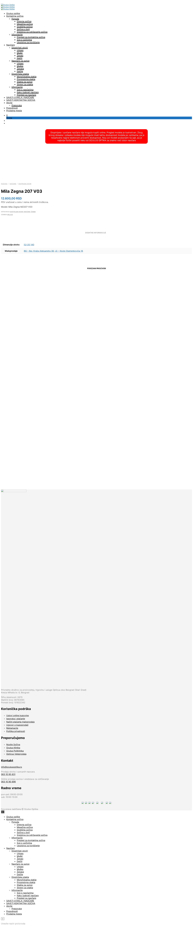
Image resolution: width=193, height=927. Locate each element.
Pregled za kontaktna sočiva (31, 37)
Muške (20, 66)
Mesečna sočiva (25, 24)
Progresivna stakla (26, 79)
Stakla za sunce (24, 81)
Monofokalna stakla (26, 76)
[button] (7, 115)
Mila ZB (10, 214)
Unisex (20, 50)
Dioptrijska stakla (20, 73)
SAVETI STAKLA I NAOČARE (20, 97)
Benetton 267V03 (120, 466)
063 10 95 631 (8, 774)
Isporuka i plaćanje (15, 718)
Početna (4, 183)
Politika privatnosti (15, 731)
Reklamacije (12, 728)
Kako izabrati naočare (28, 92)
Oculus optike (13, 13)
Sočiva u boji (23, 29)
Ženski (20, 55)
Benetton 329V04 (170, 466)
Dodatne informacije (95, 233)
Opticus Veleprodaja (16, 754)
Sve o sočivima (24, 39)
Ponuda (15, 18)
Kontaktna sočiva (14, 16)
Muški (20, 52)
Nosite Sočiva (13, 744)
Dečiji (19, 58)
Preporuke (17, 105)
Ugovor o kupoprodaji (17, 725)
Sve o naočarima (25, 89)
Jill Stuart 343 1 (71, 329)
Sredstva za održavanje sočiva (32, 31)
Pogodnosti (12, 108)
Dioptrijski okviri (20, 47)
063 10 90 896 (8, 781)
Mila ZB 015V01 (22, 329)
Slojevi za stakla (25, 84)
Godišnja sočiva (25, 26)
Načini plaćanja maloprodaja (20, 721)
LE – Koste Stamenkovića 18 (69, 251)
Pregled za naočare (26, 94)
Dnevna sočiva (24, 21)
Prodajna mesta (14, 110)
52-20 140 (29, 244)
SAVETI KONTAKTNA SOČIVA (20, 100)
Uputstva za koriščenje (28, 42)
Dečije (20, 71)
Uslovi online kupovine (17, 715)
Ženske (20, 68)
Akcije (9, 102)
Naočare (10, 45)
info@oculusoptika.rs (11, 767)
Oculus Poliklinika (15, 750)
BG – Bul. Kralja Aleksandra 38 (39, 251)
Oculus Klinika (13, 747)
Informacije (17, 34)
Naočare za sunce (20, 60)
